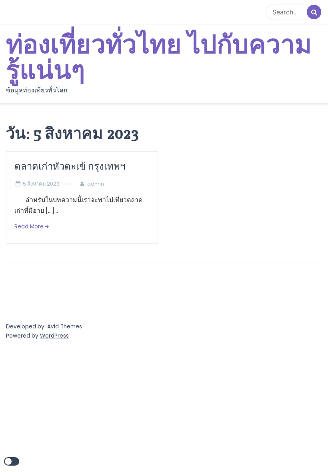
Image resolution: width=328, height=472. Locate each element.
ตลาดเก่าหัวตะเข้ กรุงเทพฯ (71, 166)
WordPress (54, 336)
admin (95, 183)
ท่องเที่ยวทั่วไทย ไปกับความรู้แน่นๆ (159, 58)
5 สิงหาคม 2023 (41, 183)
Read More (29, 226)
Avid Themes (64, 326)
